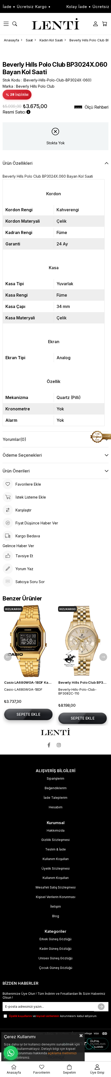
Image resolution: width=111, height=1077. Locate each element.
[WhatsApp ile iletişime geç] (11, 1053)
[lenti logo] (55, 731)
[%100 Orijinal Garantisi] (100, 437)
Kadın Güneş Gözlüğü (55, 949)
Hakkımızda (56, 830)
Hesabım (55, 807)
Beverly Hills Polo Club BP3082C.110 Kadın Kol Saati (82, 682)
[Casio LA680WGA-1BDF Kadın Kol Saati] (28, 641)
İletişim (55, 906)
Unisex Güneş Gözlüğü (55, 958)
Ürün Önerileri (16, 470)
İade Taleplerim (55, 798)
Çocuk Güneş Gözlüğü (55, 968)
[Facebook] (50, 744)
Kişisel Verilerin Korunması (55, 897)
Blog (55, 916)
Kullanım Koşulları (56, 859)
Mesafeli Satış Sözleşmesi (56, 887)
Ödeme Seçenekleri (22, 455)
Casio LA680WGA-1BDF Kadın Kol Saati (28, 682)
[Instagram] (60, 744)
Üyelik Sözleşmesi (56, 868)
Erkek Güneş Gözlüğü (55, 939)
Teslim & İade (55, 849)
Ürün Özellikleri (18, 163)
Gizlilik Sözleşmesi (55, 840)
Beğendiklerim (56, 788)
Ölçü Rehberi (96, 107)
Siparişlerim (55, 778)
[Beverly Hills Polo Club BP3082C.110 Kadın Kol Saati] (82, 641)
